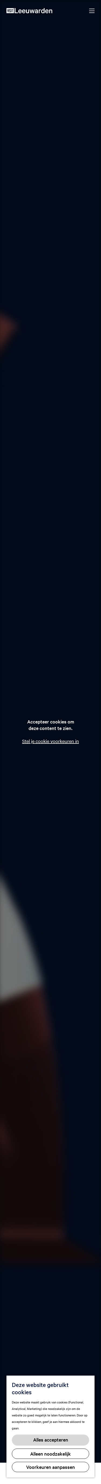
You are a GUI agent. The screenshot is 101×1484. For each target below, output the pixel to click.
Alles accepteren (50, 1439)
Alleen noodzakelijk (50, 1453)
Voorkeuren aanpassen (50, 1467)
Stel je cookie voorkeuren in (50, 741)
